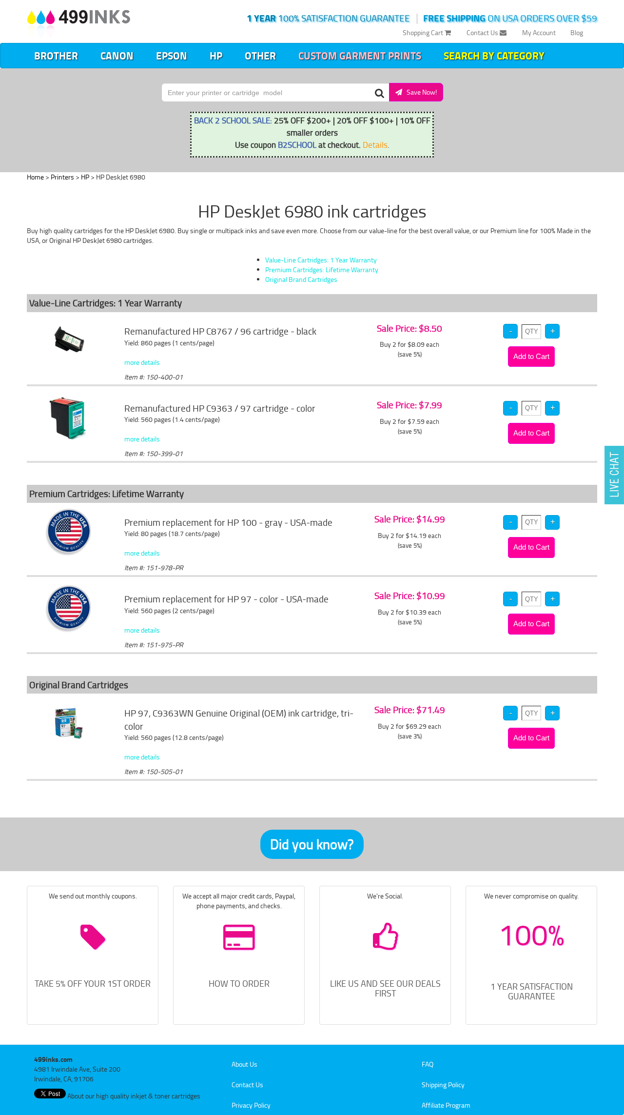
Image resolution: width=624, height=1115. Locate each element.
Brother (56, 55)
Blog (576, 32)
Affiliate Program (446, 1105)
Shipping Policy (443, 1084)
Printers (62, 176)
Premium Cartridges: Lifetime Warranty (321, 269)
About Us (244, 1064)
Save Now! (419, 92)
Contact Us (483, 32)
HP (216, 55)
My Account (539, 32)
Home (35, 176)
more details (142, 362)
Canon (117, 55)
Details (375, 144)
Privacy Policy (251, 1105)
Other (260, 55)
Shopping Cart (424, 32)
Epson (171, 55)
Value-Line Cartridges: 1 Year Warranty (321, 259)
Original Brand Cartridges (301, 279)
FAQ (427, 1064)
